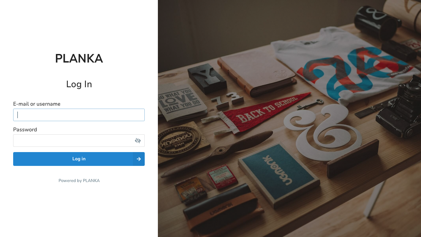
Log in (79, 159)
